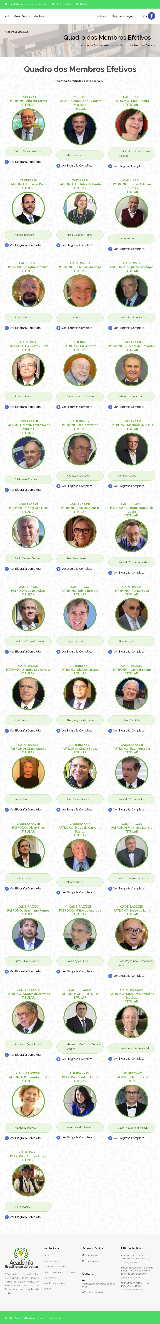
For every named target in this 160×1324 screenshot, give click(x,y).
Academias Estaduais (16, 31)
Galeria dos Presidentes (56, 1266)
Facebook (93, 1255)
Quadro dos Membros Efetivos (59, 1272)
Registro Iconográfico (54, 1283)
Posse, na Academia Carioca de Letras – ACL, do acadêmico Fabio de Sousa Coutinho (137, 1270)
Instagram (93, 1261)
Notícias (101, 16)
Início (7, 16)
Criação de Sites (56, 1318)
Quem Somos (22, 16)
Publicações (50, 1277)
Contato (48, 1288)
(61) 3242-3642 (95, 1292)
